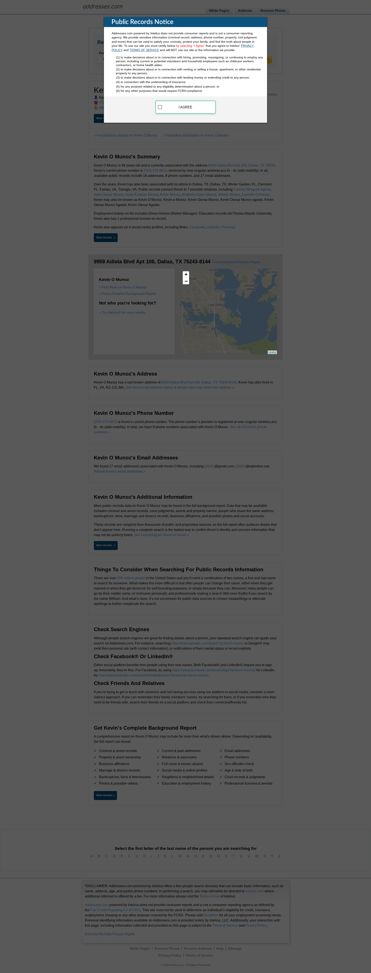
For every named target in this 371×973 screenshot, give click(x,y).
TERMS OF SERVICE (144, 50)
